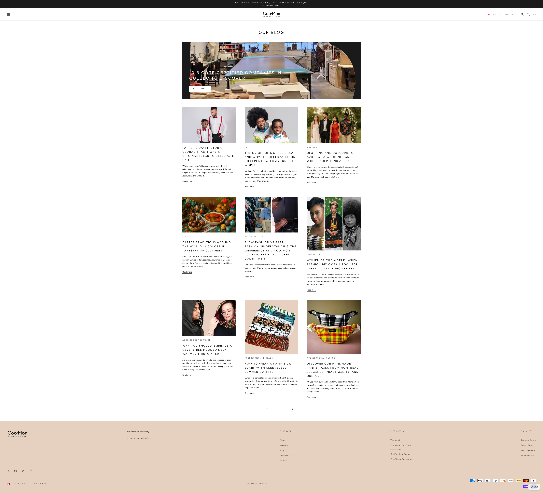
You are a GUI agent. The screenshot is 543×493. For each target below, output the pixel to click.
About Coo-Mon (254, 237)
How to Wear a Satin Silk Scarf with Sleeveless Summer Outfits (268, 367)
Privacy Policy (527, 445)
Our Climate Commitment (402, 459)
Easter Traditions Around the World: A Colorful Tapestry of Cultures (206, 246)
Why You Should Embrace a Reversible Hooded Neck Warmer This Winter (207, 349)
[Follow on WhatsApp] (30, 470)
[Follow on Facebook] (8, 470)
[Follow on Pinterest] (22, 470)
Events (249, 147)
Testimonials (286, 455)
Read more (200, 88)
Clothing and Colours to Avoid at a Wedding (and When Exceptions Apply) (330, 157)
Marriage (312, 147)
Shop (282, 440)
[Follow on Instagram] (15, 470)
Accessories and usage (196, 340)
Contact (283, 460)
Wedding (284, 445)
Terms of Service (528, 440)
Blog (282, 450)
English (509, 15)
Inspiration (314, 255)
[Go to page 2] (292, 409)
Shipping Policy (528, 450)
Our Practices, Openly (400, 454)
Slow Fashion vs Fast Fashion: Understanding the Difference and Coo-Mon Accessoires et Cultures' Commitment (270, 250)
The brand (395, 440)
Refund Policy (527, 455)
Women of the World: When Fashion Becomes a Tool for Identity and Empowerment (332, 264)
